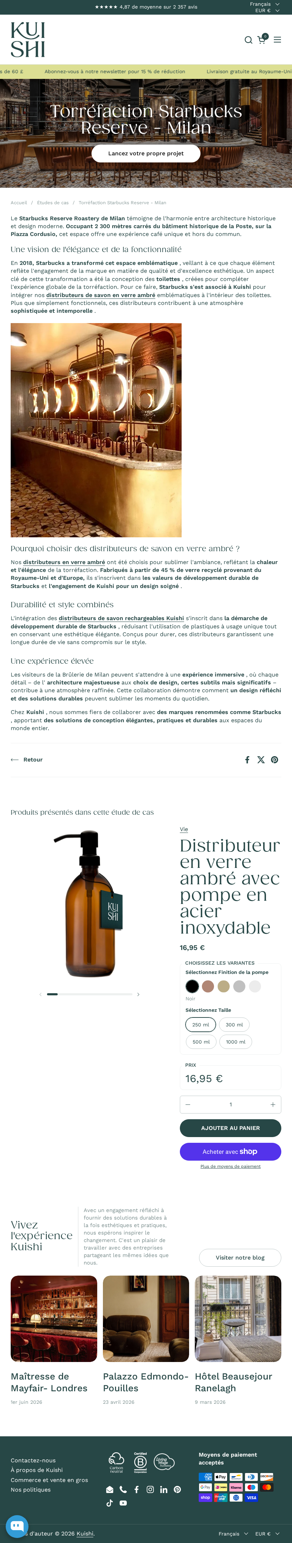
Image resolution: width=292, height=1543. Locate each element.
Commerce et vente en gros (49, 1480)
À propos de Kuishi (37, 1470)
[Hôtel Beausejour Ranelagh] (238, 1319)
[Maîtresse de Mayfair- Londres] (54, 1319)
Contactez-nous (33, 1460)
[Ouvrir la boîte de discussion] (17, 1526)
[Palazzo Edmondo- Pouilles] (146, 1319)
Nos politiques (31, 1489)
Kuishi (85, 1533)
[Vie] (28, 39)
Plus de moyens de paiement (230, 1166)
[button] (248, 39)
